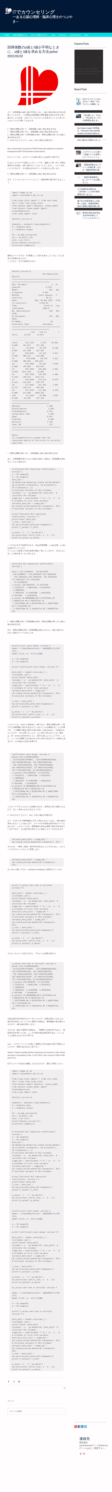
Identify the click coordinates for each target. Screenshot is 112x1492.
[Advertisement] (56, 1476)
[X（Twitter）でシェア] (14, 1381)
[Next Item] (100, 57)
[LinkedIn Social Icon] (82, 1426)
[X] (80, 1453)
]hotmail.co (102, 1445)
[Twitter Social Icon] (85, 1426)
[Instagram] (84, 1453)
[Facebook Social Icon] (79, 1426)
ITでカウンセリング (34, 12)
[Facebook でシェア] (8, 1381)
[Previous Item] (78, 57)
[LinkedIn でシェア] (19, 1381)
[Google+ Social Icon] (75, 1426)
